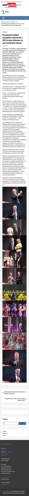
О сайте (4, 435)
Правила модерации (6, 444)
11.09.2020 (4, 46)
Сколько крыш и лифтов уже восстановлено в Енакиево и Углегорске (15, 392)
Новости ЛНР (4, 455)
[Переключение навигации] (3, 18)
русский (7, 452)
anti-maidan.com (5, 477)
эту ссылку (3, 484)
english (11, 452)
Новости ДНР (4, 453)
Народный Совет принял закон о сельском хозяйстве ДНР (15, 399)
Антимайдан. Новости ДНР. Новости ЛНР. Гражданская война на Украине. (14, 492)
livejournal (3, 450)
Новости (4, 32)
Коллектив (4, 433)
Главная (4, 431)
